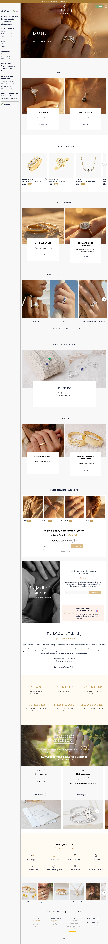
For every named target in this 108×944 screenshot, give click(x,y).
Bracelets (4, 39)
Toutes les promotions (8, 66)
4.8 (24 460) (74, 931)
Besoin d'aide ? (9, 104)
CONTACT (48, 912)
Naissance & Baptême (7, 59)
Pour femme (5, 54)
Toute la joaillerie (8, 28)
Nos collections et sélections (9, 84)
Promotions (6, 63)
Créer (64, 400)
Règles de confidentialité (75, 912)
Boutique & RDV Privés (9, 93)
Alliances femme (6, 21)
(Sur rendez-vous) (55, 920)
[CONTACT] (14, 11)
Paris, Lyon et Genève (8, 96)
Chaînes (3, 41)
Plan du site (61, 912)
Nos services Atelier (7, 89)
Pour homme (5, 56)
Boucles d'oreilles (6, 36)
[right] (104, 164)
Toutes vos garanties (7, 81)
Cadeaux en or (7, 51)
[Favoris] (5, 11)
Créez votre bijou (6, 86)
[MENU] (18, 6)
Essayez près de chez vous (9, 98)
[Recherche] (2, 11)
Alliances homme (6, 24)
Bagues (3, 31)
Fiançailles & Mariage (9, 16)
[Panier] (11, 11)
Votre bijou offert (6, 69)
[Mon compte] (8, 11)
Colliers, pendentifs (7, 34)
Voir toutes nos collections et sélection (64, 328)
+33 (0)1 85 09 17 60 (73, 920)
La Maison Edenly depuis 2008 (8, 77)
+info (68, 551)
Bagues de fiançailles (7, 19)
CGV (54, 912)
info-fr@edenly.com (73, 923)
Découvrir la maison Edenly (62, 667)
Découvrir (43, 124)
